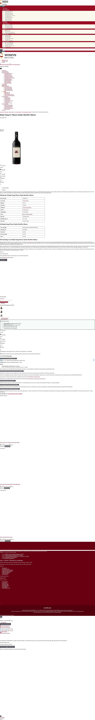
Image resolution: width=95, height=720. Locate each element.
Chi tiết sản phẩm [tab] (5, 187)
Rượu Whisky (5, 22)
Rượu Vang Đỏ (26, 200)
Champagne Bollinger (8, 73)
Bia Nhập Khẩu (7, 97)
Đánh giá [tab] (3, 189)
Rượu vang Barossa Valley (27, 214)
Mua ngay (3, 303)
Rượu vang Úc (25, 209)
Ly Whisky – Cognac (9, 40)
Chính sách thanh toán (6, 572)
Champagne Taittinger (8, 75)
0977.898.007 (31, 376)
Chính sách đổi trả (5, 573)
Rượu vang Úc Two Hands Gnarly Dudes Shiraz (9, 442)
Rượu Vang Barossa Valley (26, 112)
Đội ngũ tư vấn (5, 574)
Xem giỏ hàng (3, 622)
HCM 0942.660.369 (4, 318)
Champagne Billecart (8, 79)
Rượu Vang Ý (4, 582)
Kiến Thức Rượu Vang (8, 104)
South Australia (18, 112)
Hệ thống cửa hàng (5, 569)
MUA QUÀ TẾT (3, 578)
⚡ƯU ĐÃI (4, 91)
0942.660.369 (37, 376)
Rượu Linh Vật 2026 (8, 87)
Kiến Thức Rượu (5, 103)
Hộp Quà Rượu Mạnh (8, 89)
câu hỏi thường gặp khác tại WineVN (15, 393)
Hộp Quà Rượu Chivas (9, 28)
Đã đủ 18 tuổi (3, 646)
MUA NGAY (2, 717)
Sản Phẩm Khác (5, 96)
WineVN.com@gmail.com (9, 558)
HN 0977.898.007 (4, 319)
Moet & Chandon (7, 80)
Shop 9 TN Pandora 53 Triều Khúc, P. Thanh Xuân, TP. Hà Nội (17, 556)
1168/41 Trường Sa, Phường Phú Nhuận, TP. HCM (14, 554)
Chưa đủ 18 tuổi (11, 646)
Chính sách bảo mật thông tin (7, 570)
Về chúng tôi (4, 568)
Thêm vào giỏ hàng (4, 302)
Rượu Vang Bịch (6, 9)
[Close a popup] (1, 617)
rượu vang (30, 242)
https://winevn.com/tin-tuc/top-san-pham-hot (36, 378)
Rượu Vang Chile (5, 584)
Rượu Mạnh (5, 21)
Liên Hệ (4, 47)
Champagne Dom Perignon (9, 77)
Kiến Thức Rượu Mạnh (8, 106)
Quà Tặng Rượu (5, 581)
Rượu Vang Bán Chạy (6, 588)
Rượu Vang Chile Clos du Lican (6, 537)
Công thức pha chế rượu (9, 108)
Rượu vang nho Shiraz (27, 207)
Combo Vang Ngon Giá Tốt (10, 33)
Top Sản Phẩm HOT (8, 107)
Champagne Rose (8, 20)
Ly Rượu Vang (7, 101)
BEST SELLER (7, 93)
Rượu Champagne (5, 72)
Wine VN (1, 551)
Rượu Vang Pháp (5, 583)
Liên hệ (3, 62)
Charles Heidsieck (7, 82)
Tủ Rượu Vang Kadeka (8, 100)
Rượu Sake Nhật (7, 98)
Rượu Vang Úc (12, 112)
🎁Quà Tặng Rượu (5, 86)
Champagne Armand (8, 76)
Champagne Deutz (7, 78)
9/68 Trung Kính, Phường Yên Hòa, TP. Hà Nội (14, 555)
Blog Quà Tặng (8, 46)
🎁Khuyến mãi (5, 60)
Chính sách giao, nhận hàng (7, 571)
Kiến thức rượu (5, 61)
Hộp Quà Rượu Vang (8, 88)
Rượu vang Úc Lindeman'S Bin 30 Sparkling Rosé (10, 484)
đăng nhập (5, 257)
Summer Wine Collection (9, 94)
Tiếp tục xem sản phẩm (5, 624)
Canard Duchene (7, 74)
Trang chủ (2, 112)
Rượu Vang (5, 8)
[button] (1, 50)
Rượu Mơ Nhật (7, 99)
